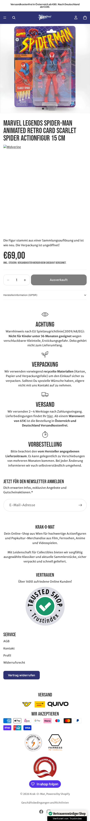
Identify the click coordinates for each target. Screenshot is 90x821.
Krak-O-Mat (37, 793)
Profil (7, 655)
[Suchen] (13, 17)
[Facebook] (41, 811)
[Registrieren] (80, 505)
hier (50, 416)
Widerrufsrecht (14, 662)
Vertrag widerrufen (21, 675)
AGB (6, 641)
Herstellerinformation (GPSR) (20, 295)
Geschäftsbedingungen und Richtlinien (45, 802)
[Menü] (5, 17)
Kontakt (9, 648)
